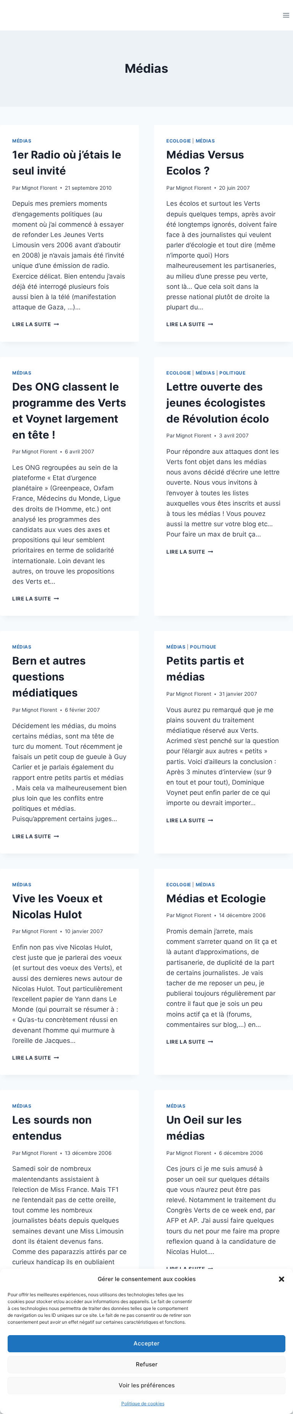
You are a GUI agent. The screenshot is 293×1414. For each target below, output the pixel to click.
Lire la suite (35, 324)
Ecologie (178, 141)
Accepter (146, 1343)
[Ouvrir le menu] (286, 15)
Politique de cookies (142, 1403)
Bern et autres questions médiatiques (49, 676)
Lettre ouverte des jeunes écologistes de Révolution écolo (217, 402)
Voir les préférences (147, 1385)
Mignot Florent (39, 188)
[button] (281, 1279)
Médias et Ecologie (216, 898)
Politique (232, 373)
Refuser (147, 1364)
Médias (22, 141)
